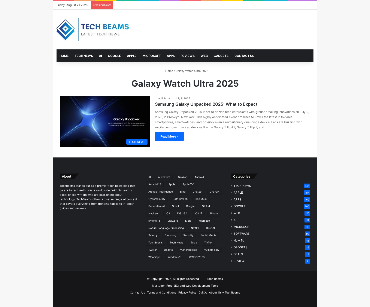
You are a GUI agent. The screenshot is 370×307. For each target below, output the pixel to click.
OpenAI (210, 228)
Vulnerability (211, 249)
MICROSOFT (152, 56)
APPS (171, 56)
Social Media (208, 235)
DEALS (238, 254)
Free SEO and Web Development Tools (192, 285)
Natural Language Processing (166, 228)
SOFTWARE (241, 233)
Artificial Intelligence (160, 191)
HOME (64, 56)
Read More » (169, 136)
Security (188, 235)
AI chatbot (164, 177)
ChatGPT (215, 191)
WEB (204, 56)
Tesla (194, 242)
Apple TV (188, 184)
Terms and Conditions (161, 292)
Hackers (153, 213)
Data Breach (180, 198)
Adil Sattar (164, 98)
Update (168, 249)
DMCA (202, 292)
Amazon (182, 177)
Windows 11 (175, 257)
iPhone (214, 213)
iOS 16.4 (182, 213)
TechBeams (155, 242)
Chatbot (197, 191)
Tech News (176, 242)
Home (168, 71)
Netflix (195, 228)
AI (100, 56)
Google (190, 206)
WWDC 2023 (197, 257)
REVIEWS (188, 56)
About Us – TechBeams (224, 292)
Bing (182, 191)
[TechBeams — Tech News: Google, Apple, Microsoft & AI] (94, 29)
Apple (172, 184)
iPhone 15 (154, 220)
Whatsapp (154, 257)
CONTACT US (244, 56)
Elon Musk (201, 198)
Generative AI (156, 206)
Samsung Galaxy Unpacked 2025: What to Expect (206, 104)
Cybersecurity (156, 198)
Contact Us (137, 292)
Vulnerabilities (188, 249)
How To (239, 240)
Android (199, 177)
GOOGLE (114, 56)
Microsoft (204, 220)
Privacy (153, 235)
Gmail (175, 206)
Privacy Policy (187, 292)
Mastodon (159, 285)
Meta (188, 220)
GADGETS (221, 56)
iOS (168, 213)
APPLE (132, 56)
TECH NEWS (84, 56)
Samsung (170, 235)
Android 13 (154, 184)
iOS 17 (198, 213)
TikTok (208, 242)
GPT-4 (206, 206)
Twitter (152, 249)
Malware (172, 220)
